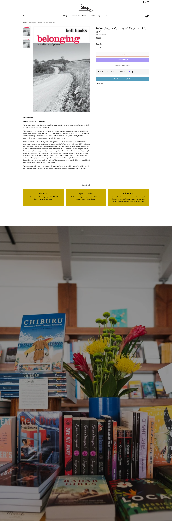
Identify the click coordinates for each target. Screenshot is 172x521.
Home (25, 23)
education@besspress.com (127, 199)
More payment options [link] (122, 65)
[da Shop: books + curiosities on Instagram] (145, 2)
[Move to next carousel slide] (147, 216)
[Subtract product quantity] (97, 48)
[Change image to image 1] (26, 31)
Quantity (99, 44)
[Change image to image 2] (26, 42)
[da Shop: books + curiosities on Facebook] (143, 2)
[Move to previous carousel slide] (143, 216)
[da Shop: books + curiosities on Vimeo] (148, 2)
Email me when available (122, 79)
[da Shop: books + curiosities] (86, 8)
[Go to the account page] (144, 16)
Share (100, 83)
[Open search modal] (24, 16)
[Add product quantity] (103, 48)
